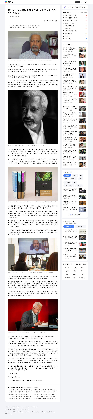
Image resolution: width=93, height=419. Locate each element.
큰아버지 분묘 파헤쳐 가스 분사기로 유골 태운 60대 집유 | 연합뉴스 (20, 389)
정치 (75, 271)
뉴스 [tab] (77, 264)
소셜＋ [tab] (74, 182)
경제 (67, 271)
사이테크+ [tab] (73, 178)
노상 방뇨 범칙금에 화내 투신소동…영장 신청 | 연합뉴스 (45, 396)
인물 (82, 274)
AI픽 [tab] (81, 175)
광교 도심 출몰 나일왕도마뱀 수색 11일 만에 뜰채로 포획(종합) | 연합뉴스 (45, 394)
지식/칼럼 (67, 277)
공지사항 (27, 407)
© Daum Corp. (8, 413)
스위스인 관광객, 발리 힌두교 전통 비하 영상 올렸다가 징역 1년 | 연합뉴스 (20, 394)
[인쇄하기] (56, 21)
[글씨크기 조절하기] (53, 21)
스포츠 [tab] (84, 264)
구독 (78, 2)
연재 (75, 277)
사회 (82, 267)
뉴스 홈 (67, 267)
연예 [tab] (80, 264)
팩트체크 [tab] (75, 175)
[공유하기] (82, 2)
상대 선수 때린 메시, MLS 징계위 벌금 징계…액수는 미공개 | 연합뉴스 (20, 392)
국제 (82, 271)
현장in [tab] (80, 178)
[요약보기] (44, 21)
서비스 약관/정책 (34, 407)
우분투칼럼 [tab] (67, 182)
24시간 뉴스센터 (20, 407)
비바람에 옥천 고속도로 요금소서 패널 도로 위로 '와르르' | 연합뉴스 (45, 398)
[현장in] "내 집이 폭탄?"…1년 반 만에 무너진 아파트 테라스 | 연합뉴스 (20, 398)
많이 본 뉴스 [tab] (69, 226)
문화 (67, 274)
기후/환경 (74, 267)
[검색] (86, 2)
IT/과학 (75, 274)
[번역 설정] (50, 21)
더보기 (74, 214)
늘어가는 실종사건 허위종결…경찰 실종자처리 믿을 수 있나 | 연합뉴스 (45, 389)
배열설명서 (82, 277)
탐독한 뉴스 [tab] (80, 226)
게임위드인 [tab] (67, 175)
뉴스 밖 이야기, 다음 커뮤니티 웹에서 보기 (77, 7)
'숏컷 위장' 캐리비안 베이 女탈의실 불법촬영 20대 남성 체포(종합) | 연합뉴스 (45, 392)
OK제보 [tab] (66, 178)
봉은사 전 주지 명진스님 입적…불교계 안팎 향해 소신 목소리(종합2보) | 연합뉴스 (20, 396)
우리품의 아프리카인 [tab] (69, 185)
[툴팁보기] (86, 12)
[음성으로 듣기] (47, 21)
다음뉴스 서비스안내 (10, 407)
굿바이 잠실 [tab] (79, 185)
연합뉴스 (10, 2)
